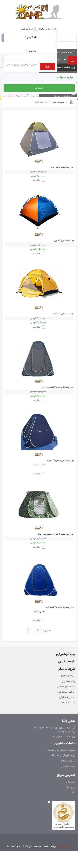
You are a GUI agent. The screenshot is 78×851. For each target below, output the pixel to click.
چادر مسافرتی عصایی (64, 240)
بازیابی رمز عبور (13, 64)
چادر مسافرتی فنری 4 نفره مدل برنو (58, 387)
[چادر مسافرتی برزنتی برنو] (39, 140)
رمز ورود (30, 51)
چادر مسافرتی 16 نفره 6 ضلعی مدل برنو (56, 534)
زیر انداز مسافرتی (66, 692)
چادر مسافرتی (68, 681)
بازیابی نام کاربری (29, 64)
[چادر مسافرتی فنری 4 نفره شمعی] (39, 580)
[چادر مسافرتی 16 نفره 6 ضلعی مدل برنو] (39, 507)
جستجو (39, 88)
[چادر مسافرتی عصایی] (39, 213)
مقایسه (36, 180)
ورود (47, 66)
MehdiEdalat (64, 846)
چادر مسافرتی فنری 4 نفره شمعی (59, 607)
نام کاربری (31, 37)
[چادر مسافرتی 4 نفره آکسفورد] (39, 433)
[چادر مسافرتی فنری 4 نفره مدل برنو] (39, 360)
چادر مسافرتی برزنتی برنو (62, 167)
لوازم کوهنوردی (67, 676)
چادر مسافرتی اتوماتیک (63, 313)
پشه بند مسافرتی (66, 703)
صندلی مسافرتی (67, 697)
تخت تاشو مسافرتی (65, 687)
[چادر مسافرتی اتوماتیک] (39, 286)
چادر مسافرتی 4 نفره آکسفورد (60, 460)
